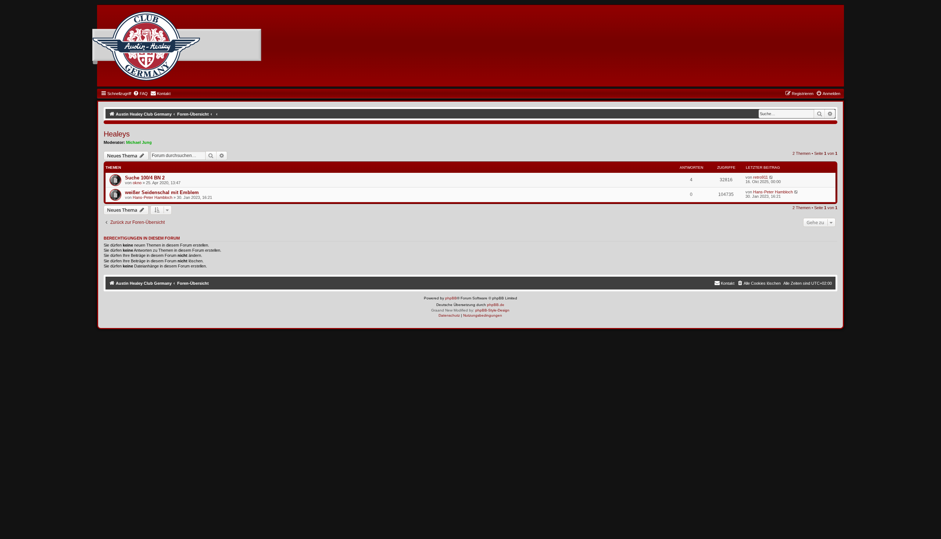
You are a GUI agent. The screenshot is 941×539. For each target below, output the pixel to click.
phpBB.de (495, 305)
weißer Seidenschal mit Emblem (162, 192)
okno (137, 183)
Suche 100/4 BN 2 (145, 178)
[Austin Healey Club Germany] (146, 46)
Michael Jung (139, 142)
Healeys (117, 134)
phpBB (451, 298)
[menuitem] (140, 93)
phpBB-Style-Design (492, 310)
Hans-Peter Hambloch (152, 197)
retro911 (760, 177)
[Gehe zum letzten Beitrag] (771, 177)
